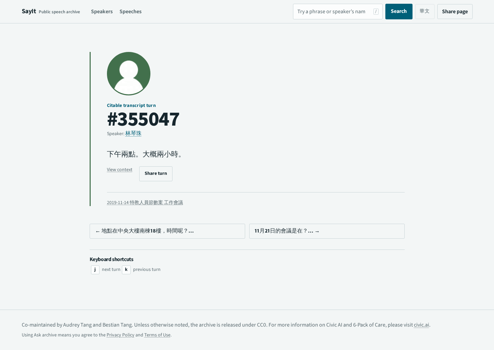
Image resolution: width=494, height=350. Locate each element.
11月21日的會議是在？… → (287, 231)
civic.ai (421, 325)
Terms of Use (157, 335)
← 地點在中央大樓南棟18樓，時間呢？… (144, 231)
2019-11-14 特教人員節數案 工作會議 (145, 202)
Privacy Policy (120, 335)
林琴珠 (133, 133)
